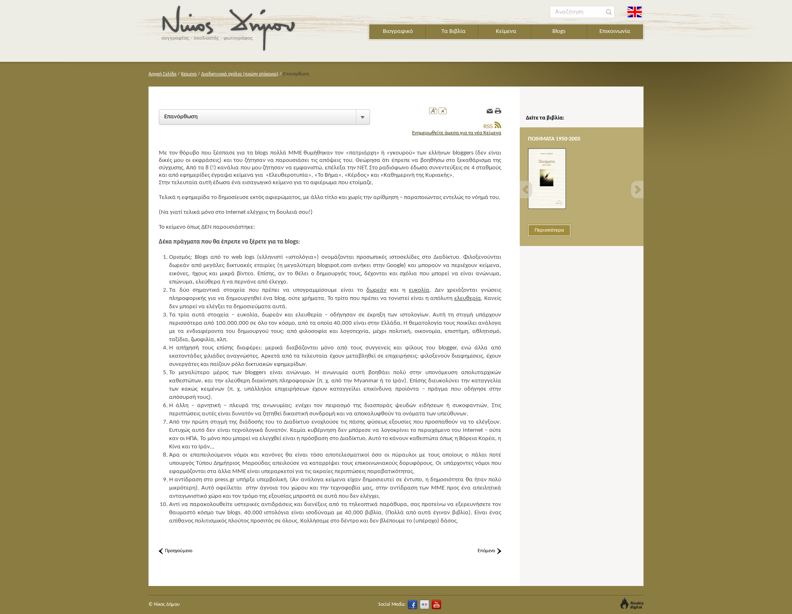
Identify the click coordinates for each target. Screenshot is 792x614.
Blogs (559, 31)
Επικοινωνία (614, 31)
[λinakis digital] (632, 603)
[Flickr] (424, 604)
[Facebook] (412, 604)
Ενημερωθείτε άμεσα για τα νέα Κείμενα (456, 133)
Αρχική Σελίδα (162, 74)
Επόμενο (486, 550)
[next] (637, 189)
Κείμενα (506, 31)
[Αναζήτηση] (609, 12)
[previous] (526, 189)
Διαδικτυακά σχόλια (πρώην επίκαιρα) (239, 74)
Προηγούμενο (178, 550)
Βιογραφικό (398, 31)
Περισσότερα (549, 230)
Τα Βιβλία (453, 31)
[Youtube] (436, 604)
